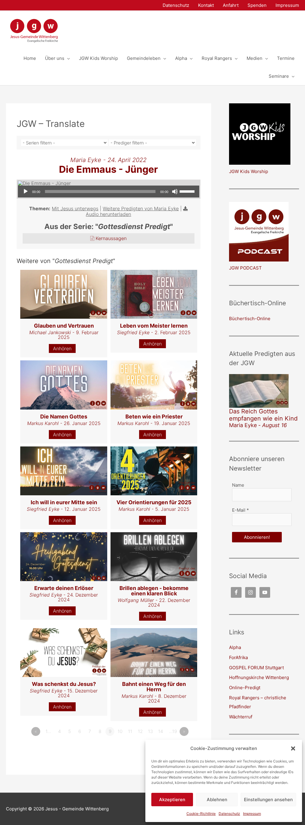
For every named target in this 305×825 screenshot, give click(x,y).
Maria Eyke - (258, 425)
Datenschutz (229, 813)
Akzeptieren (172, 799)
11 (130, 731)
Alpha (235, 647)
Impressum (252, 813)
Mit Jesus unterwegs (75, 208)
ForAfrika (238, 657)
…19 (173, 731)
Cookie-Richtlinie (201, 813)
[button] (293, 748)
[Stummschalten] (175, 191)
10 (120, 731)
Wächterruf (240, 717)
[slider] (188, 191)
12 (140, 731)
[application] (108, 191)
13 (150, 731)
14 (160, 731)
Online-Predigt (244, 687)
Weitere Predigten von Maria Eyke (141, 208)
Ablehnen (217, 799)
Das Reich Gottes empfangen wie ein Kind (263, 415)
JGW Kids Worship (248, 171)
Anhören (62, 348)
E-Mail (240, 510)
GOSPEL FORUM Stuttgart (256, 667)
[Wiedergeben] (26, 191)
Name (238, 485)
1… (48, 731)
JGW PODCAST (245, 268)
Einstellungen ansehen (268, 799)
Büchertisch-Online (249, 318)
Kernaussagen (111, 238)
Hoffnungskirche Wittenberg (259, 677)
